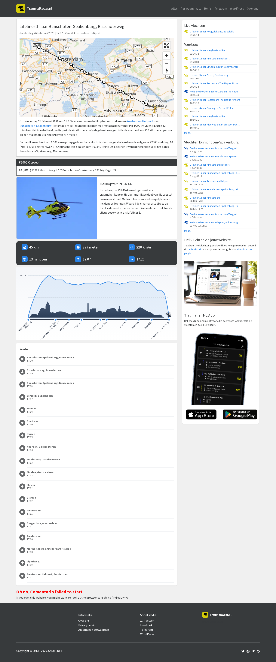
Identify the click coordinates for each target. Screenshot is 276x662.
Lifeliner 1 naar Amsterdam (205, 197)
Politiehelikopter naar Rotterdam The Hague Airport (215, 91)
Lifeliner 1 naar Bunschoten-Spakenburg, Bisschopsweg (215, 206)
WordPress (237, 8)
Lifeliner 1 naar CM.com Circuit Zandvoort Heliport (215, 66)
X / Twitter (147, 620)
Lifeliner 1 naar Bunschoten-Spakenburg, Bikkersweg (215, 189)
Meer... (188, 132)
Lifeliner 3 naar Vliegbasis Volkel (207, 50)
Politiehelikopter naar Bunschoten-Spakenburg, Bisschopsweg (215, 156)
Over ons (252, 8)
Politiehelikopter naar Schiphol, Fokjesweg (214, 222)
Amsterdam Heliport (139, 121)
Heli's (207, 8)
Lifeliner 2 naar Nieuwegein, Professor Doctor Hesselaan (215, 124)
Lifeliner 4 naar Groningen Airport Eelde (212, 108)
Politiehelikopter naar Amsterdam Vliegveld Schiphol (215, 148)
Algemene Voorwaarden (93, 629)
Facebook (146, 625)
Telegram (220, 8)
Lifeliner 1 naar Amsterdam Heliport (209, 58)
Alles (174, 8)
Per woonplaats (191, 8)
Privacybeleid (86, 625)
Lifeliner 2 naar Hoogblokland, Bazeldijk (212, 31)
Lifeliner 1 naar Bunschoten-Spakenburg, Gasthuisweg (215, 173)
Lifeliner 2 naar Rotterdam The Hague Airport (215, 83)
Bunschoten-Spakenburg (36, 126)
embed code (195, 249)
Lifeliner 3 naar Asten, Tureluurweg (209, 75)
